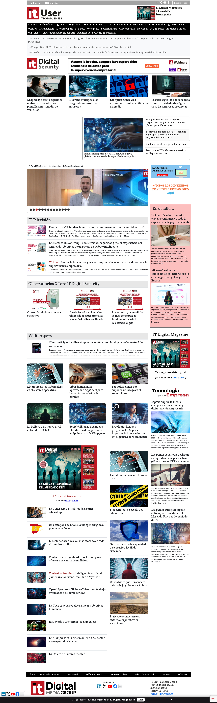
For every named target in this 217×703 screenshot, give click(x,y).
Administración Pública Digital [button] (45, 24)
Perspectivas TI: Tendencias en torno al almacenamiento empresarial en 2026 (96, 227)
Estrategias (178, 24)
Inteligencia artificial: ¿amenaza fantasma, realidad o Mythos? (75, 575)
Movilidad (142, 28)
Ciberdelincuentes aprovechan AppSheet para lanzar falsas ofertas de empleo (86, 392)
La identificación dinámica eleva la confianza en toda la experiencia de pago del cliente (170, 219)
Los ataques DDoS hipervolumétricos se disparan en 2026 (166, 152)
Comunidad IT (98, 24)
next (141, 187)
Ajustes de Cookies (119, 674)
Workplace (93, 28)
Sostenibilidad (109, 28)
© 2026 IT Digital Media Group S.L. (45, 674)
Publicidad (182, 674)
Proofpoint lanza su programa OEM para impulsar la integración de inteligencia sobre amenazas (129, 432)
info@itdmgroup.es (161, 694)
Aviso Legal (73, 674)
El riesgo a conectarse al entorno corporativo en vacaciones (125, 620)
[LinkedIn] (157, 2)
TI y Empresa (157, 28)
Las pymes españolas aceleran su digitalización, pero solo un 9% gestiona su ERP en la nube (170, 458)
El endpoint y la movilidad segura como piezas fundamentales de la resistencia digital (128, 318)
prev (34, 187)
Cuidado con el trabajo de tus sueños (166, 144)
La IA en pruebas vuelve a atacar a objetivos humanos (76, 607)
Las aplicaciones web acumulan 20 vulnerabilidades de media (129, 103)
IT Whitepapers (64, 28)
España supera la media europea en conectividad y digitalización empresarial (167, 405)
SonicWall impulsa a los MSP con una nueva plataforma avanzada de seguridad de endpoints (110, 155)
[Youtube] (165, 2)
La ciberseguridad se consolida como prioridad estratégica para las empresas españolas (170, 103)
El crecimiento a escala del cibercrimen (126, 511)
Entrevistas (139, 24)
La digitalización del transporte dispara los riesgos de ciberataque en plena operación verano (166, 122)
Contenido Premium (119, 24)
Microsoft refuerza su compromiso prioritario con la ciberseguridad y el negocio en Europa (170, 276)
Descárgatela (163, 14)
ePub (75, 500)
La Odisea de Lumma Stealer (67, 654)
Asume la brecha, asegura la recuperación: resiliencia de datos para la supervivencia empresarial (98, 264)
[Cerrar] (172, 699)
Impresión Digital (176, 28)
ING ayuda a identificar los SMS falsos (73, 622)
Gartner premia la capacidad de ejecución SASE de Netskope (128, 547)
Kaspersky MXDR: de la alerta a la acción (44, 203)
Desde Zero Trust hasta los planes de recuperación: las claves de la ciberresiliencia (86, 316)
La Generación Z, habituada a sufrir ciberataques (71, 510)
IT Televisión (46, 28)
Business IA (83, 32)
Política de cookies (94, 674)
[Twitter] (160, 2)
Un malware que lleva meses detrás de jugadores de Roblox (129, 584)
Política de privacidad (144, 674)
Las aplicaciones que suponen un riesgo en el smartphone (126, 390)
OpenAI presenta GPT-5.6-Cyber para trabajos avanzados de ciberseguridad (78, 591)
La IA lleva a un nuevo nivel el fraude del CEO (44, 428)
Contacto (166, 674)
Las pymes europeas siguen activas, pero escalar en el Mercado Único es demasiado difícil (169, 515)
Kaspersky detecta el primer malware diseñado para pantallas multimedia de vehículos (44, 105)
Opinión (32, 28)
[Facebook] (169, 2)
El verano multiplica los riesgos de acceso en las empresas (83, 103)
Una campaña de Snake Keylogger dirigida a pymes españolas (76, 526)
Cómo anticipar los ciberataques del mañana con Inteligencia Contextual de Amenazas (96, 344)
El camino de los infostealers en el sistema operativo (45, 388)
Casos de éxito (127, 28)
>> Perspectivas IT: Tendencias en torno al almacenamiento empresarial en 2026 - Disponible (80, 47)
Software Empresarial (104, 32)
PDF (67, 500)
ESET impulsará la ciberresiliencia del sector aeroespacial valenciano (77, 639)
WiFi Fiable (34, 32)
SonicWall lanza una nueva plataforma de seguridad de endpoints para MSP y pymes (87, 430)
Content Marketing (159, 24)
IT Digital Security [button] (76, 24)
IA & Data (80, 28)
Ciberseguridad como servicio (59, 32)
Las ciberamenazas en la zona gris (128, 477)
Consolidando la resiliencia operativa (44, 314)
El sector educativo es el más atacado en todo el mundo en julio (76, 542)
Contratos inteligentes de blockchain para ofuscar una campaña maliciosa (75, 559)
